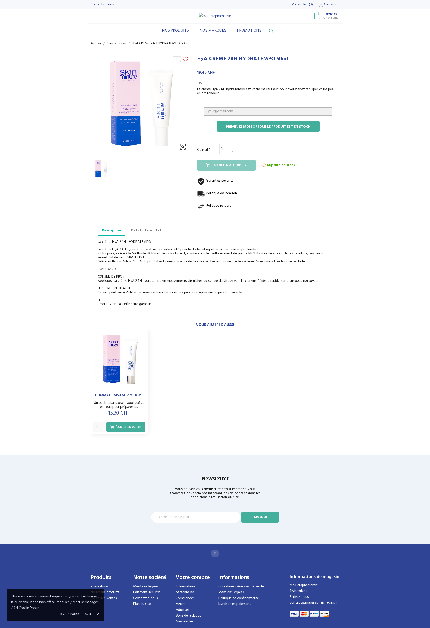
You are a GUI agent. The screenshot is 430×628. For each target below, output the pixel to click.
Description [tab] (111, 230)
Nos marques (213, 30)
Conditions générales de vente (241, 586)
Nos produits (175, 30)
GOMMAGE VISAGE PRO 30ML (119, 395)
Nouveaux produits (105, 592)
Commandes (185, 598)
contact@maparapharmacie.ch (313, 603)
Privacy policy (69, 614)
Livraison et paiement (234, 604)
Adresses (182, 610)
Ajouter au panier (226, 165)
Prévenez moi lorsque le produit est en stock (268, 127)
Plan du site (142, 604)
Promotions (249, 30)
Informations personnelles (186, 589)
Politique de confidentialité (238, 598)
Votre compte (193, 577)
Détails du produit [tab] (146, 230)
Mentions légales (146, 586)
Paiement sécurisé (147, 592)
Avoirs (180, 604)
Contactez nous (102, 4)
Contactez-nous (145, 598)
